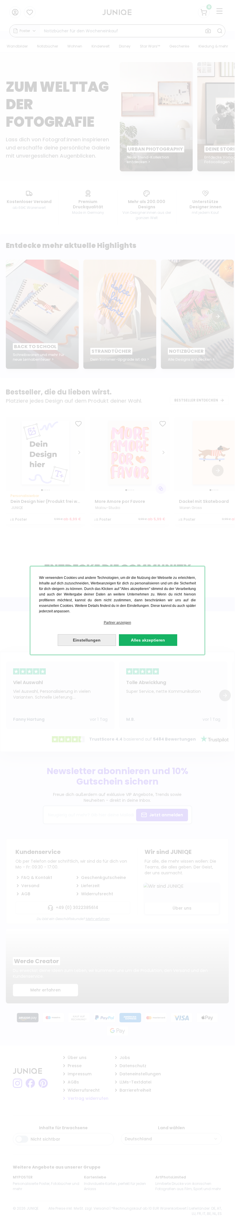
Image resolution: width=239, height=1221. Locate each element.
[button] (117, 623)
